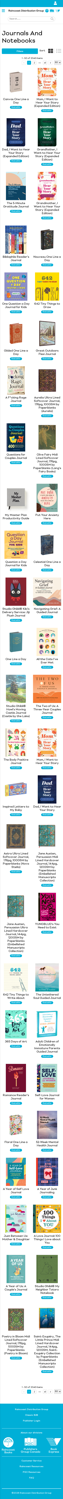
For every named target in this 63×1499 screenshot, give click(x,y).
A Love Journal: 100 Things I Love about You (47, 1239)
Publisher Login (31, 1421)
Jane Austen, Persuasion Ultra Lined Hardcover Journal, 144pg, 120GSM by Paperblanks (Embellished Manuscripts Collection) (16, 938)
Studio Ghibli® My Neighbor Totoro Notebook (47, 1289)
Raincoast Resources (31, 1466)
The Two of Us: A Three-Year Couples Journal (47, 709)
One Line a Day (16, 659)
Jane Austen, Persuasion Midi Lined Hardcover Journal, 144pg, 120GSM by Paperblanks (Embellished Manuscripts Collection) (47, 867)
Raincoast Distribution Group (31, 1409)
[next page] (40, 63)
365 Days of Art (16, 1041)
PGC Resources (31, 1472)
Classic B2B (31, 1415)
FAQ (31, 1478)
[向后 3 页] (39, 63)
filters (20, 51)
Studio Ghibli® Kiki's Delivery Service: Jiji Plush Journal (16, 612)
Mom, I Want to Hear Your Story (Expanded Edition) (47, 102)
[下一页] (50, 63)
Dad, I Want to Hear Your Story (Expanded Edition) (16, 153)
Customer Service (31, 1461)
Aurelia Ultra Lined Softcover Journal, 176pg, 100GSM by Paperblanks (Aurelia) (47, 404)
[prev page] (24, 63)
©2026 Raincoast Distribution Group (32, 1493)
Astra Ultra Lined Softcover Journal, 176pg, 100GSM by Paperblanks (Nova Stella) (16, 860)
